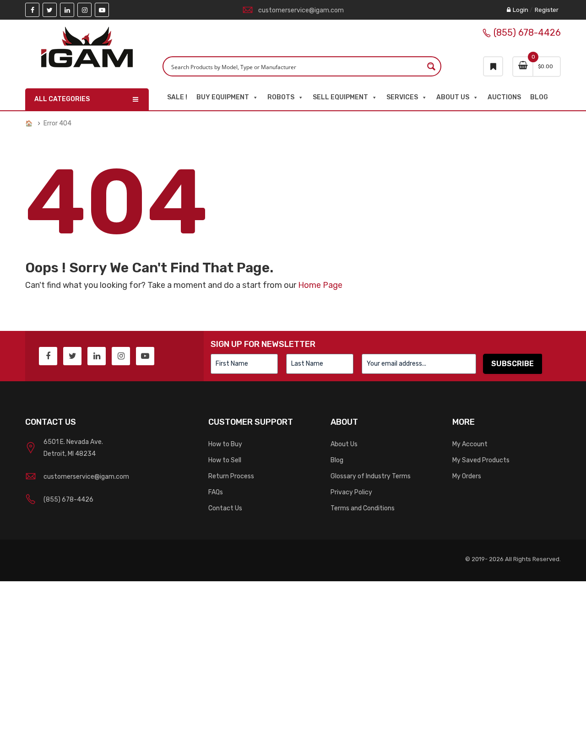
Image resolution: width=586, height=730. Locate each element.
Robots (280, 97)
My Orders (466, 476)
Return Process (231, 476)
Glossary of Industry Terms (371, 476)
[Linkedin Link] (67, 10)
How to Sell (224, 460)
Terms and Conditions (363, 508)
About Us (452, 97)
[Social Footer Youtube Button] (145, 356)
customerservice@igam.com (301, 10)
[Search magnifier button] (431, 66)
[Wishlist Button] (493, 66)
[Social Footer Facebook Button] (48, 356)
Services (402, 97)
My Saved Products (481, 460)
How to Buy (225, 444)
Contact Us (225, 508)
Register (547, 9)
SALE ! (177, 97)
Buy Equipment (222, 97)
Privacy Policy (351, 492)
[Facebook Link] (32, 10)
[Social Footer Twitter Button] (72, 356)
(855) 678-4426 (527, 32)
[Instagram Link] (84, 10)
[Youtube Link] (102, 10)
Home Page (320, 285)
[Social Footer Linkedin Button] (96, 356)
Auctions (504, 97)
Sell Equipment (340, 97)
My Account (470, 444)
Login (520, 9)
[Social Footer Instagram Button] (121, 356)
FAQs (215, 492)
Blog (539, 97)
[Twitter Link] (50, 10)
